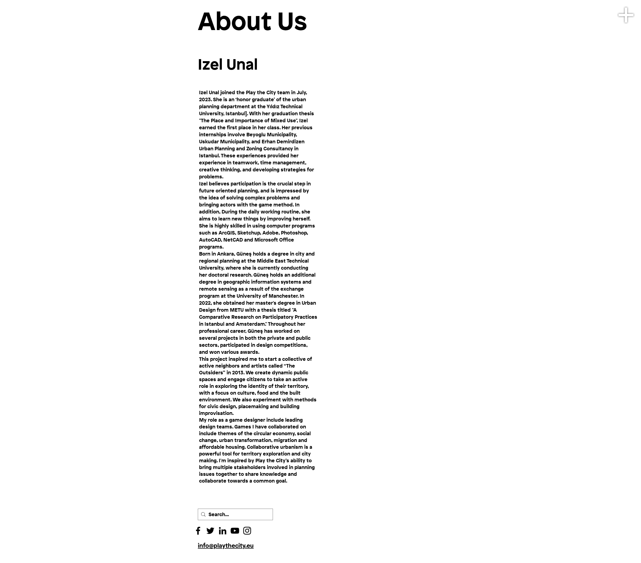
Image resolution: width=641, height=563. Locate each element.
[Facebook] (198, 530)
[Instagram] (247, 530)
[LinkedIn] (222, 530)
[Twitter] (210, 530)
